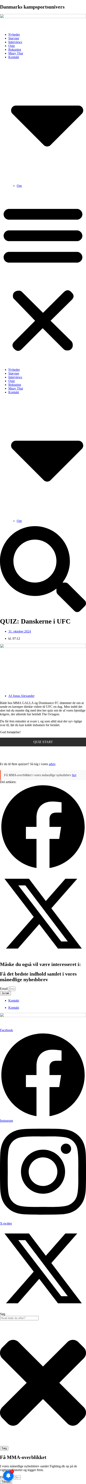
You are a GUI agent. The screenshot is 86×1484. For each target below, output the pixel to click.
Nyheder (14, 34)
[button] (43, 278)
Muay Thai (15, 53)
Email (4, 988)
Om (19, 185)
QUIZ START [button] (43, 742)
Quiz (11, 46)
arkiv (52, 764)
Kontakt (13, 1000)
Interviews (15, 42)
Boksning (14, 49)
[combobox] (19, 1318)
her (74, 775)
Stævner (13, 38)
